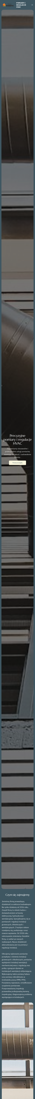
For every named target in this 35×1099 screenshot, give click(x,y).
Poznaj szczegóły (17, 463)
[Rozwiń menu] (32, 5)
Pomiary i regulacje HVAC (21, 5)
